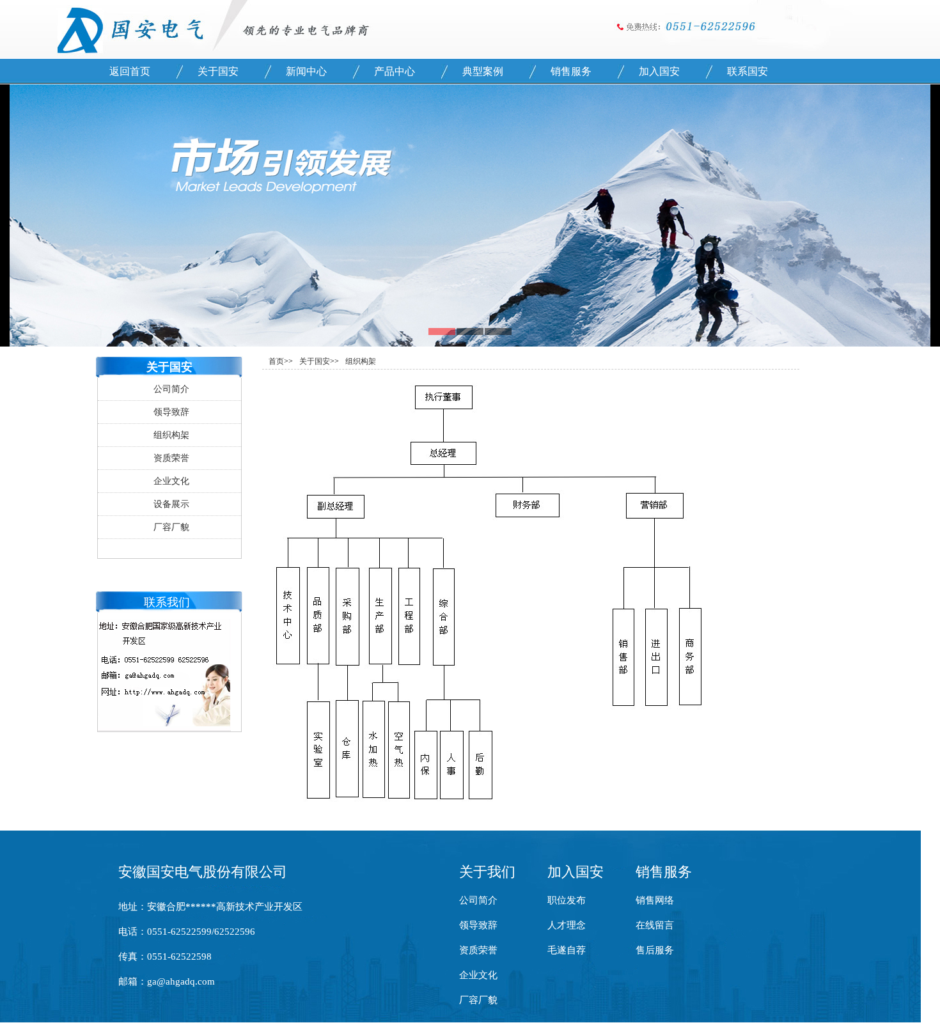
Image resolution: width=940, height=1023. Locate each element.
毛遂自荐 (566, 950)
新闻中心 (306, 71)
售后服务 (655, 950)
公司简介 (171, 389)
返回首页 (129, 71)
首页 (276, 361)
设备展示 (171, 504)
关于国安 (218, 71)
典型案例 (482, 71)
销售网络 (655, 900)
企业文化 (171, 481)
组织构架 (171, 435)
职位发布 (566, 900)
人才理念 (566, 925)
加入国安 (659, 71)
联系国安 (747, 71)
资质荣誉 (171, 458)
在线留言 (655, 925)
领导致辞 (171, 412)
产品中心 (394, 71)
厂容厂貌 (171, 527)
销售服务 (571, 71)
